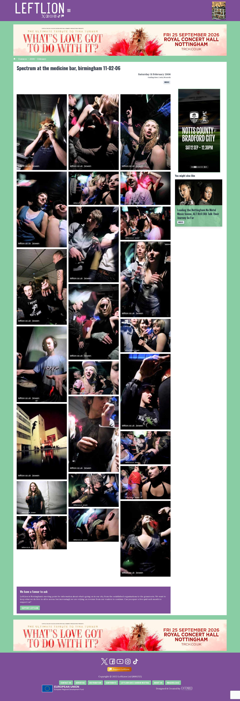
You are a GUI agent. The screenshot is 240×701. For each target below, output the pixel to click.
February (41, 59)
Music (166, 82)
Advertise (80, 682)
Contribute (111, 682)
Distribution (95, 682)
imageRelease (173, 682)
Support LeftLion (30, 607)
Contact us (66, 682)
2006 (32, 59)
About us (158, 682)
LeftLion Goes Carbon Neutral (135, 682)
